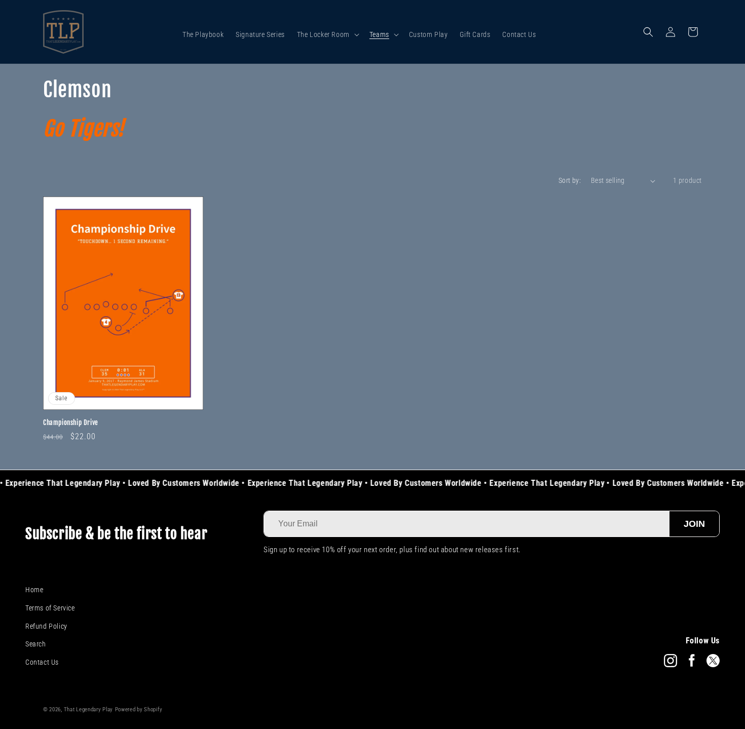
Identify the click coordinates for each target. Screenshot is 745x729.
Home (34, 590)
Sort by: (569, 180)
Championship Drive (70, 422)
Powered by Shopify (139, 709)
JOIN (694, 524)
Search (35, 644)
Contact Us (42, 662)
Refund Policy (46, 626)
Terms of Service (50, 608)
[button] (327, 34)
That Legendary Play (88, 709)
